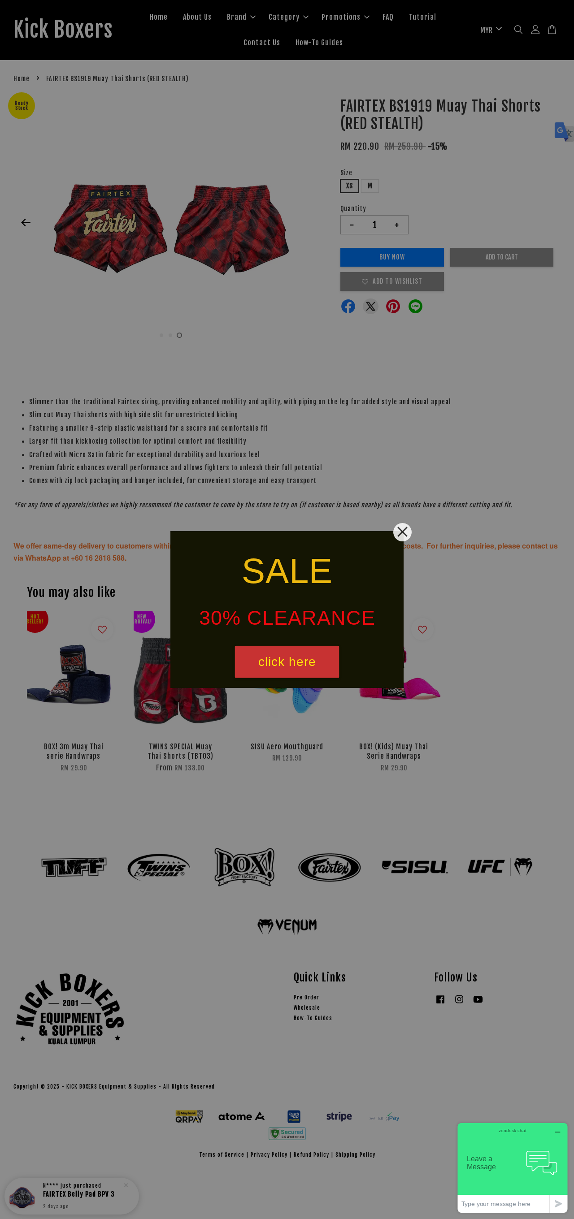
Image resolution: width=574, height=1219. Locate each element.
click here (287, 662)
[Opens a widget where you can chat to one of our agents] (512, 1168)
